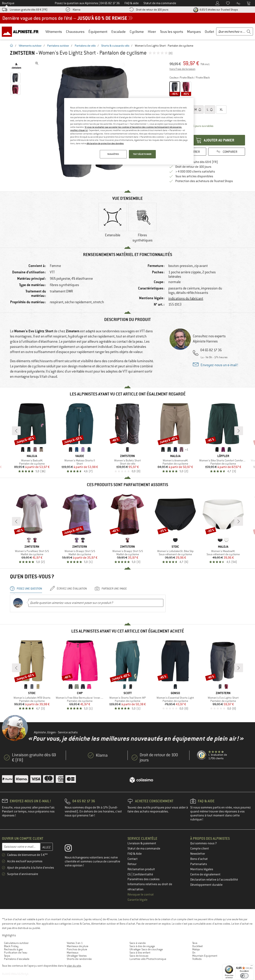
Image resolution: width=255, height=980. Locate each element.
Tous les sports (171, 31)
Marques (194, 31)
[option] (113, 223)
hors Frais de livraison (182, 69)
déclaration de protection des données (105, 143)
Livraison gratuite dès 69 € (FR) (28, 9)
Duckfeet (197, 946)
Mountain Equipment (204, 955)
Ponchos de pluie (77, 949)
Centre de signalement (205, 874)
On (193, 952)
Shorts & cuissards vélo (115, 45)
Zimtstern (22, 53)
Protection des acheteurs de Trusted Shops (204, 181)
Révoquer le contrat (141, 895)
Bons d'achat (199, 859)
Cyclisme (137, 31)
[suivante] (238, 430)
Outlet (209, 31)
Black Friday (11, 946)
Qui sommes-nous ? (203, 843)
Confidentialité (143, 874)
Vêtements (53, 31)
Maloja (196, 949)
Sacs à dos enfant (139, 952)
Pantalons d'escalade (16, 959)
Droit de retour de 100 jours (152, 9)
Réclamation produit (141, 869)
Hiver (152, 31)
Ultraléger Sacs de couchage (146, 949)
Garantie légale (137, 900)
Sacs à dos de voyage (142, 946)
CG (129, 874)
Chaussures (75, 31)
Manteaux (72, 952)
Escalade (118, 31)
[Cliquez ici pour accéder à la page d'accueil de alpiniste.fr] (21, 31)
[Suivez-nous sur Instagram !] (71, 849)
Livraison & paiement (142, 843)
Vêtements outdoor (30, 45)
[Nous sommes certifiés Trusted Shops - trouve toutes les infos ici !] (202, 755)
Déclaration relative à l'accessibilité (214, 880)
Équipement (97, 31)
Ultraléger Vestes (77, 955)
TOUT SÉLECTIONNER (142, 154)
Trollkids (197, 959)
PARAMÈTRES (113, 154)
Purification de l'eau (15, 952)
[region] (129, 131)
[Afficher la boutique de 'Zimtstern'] (16, 66)
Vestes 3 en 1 (75, 943)
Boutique (8, 3)
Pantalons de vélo (85, 45)
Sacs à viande (137, 943)
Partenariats (198, 864)
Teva (194, 943)
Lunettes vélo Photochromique (147, 959)
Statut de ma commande (144, 849)
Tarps (7, 955)
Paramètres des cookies (144, 879)
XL (221, 110)
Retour (132, 864)
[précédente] (16, 430)
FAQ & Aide (135, 854)
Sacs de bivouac (139, 955)
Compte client (199, 849)
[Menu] (251, 966)
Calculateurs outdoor (16, 943)
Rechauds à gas (13, 949)
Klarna (76, 9)
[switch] (244, 975)
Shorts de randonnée (79, 959)
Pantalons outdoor (58, 45)
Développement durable (206, 885)
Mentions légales (201, 869)
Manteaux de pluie (77, 946)
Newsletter (197, 854)
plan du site (74, 965)
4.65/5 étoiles (218, 9)
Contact (133, 859)
